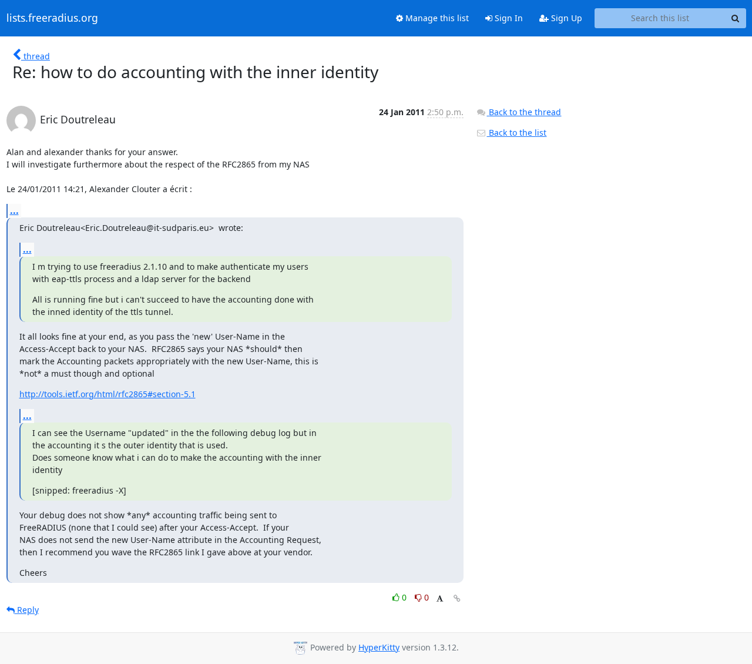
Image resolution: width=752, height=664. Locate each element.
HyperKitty (379, 647)
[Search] (735, 18)
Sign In (507, 18)
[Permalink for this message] (457, 598)
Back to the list (516, 132)
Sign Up (565, 18)
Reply (27, 609)
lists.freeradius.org (52, 18)
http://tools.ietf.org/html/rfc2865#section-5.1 (107, 394)
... (14, 210)
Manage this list (436, 18)
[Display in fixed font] (440, 599)
